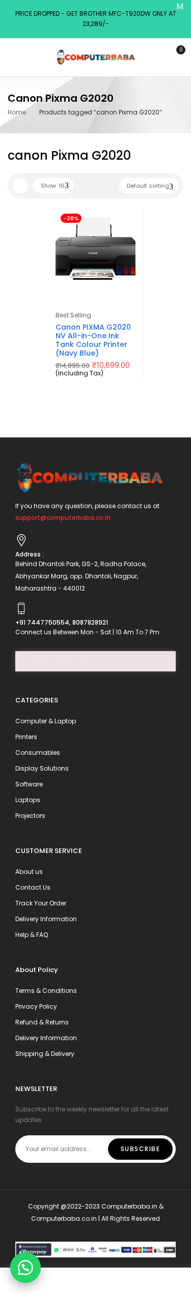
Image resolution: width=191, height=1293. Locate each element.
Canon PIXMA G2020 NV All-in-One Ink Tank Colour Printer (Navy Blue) (93, 340)
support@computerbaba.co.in (63, 517)
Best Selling (73, 315)
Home (17, 112)
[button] (25, 1267)
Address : (29, 554)
